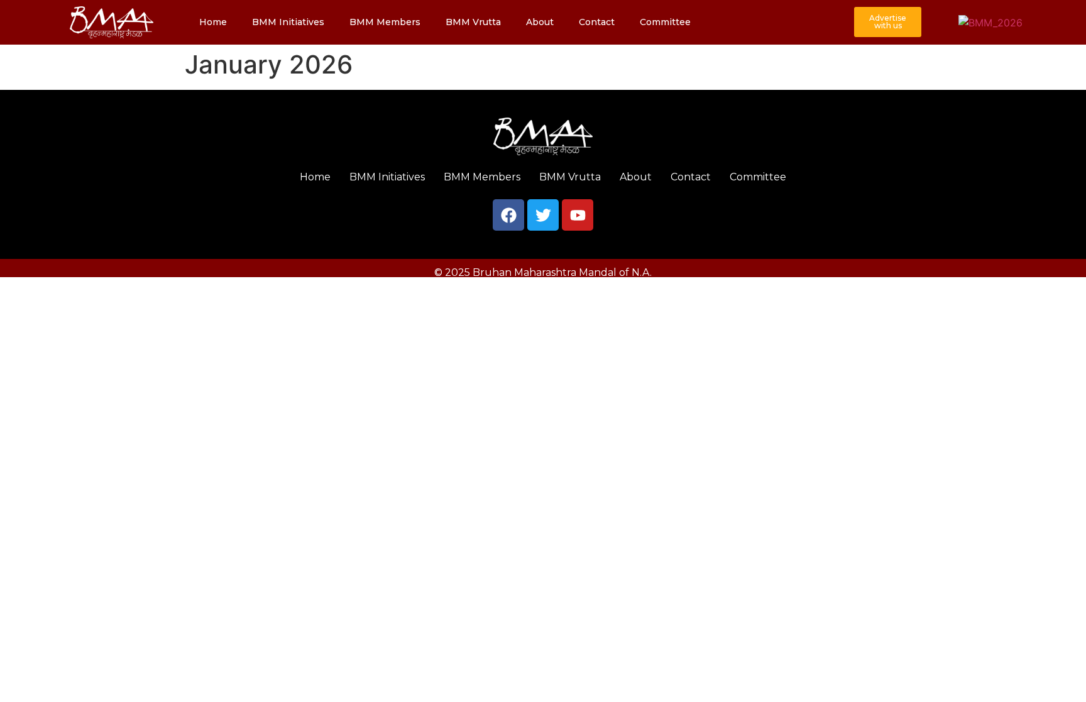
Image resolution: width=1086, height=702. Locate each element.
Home (213, 22)
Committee (665, 22)
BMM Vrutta (473, 22)
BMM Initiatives (288, 22)
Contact (597, 22)
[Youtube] (577, 215)
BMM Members (384, 22)
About (540, 22)
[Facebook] (508, 215)
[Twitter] (543, 215)
